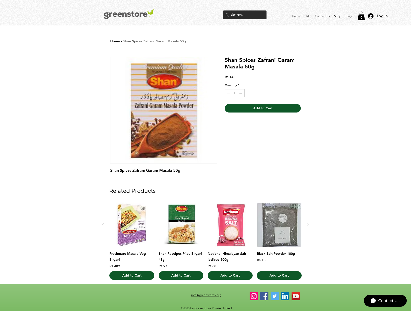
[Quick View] (131, 225)
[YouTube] (296, 296)
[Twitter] (275, 296)
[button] (361, 16)
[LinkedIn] (285, 296)
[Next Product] (307, 224)
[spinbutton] (234, 93)
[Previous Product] (103, 224)
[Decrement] (228, 93)
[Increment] (241, 93)
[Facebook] (264, 296)
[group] (205, 241)
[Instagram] (254, 296)
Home (115, 41)
